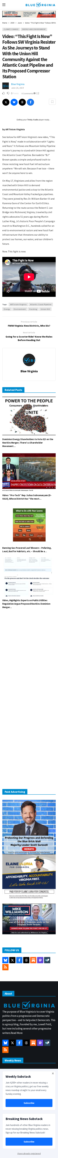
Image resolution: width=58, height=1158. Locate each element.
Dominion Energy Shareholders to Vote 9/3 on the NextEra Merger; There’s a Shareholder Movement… (27, 443)
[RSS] (5, 967)
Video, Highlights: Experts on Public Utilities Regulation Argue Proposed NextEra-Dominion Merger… (26, 604)
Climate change (11, 29)
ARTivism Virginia (18, 304)
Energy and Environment (34, 29)
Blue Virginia (17, 84)
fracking (33, 309)
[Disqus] (29, 659)
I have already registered (29, 1153)
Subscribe (29, 1102)
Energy (7, 309)
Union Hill (45, 309)
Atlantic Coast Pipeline (40, 304)
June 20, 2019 (17, 87)
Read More (17, 1033)
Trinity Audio (32, 120)
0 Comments (27, 93)
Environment (20, 309)
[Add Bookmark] (52, 102)
